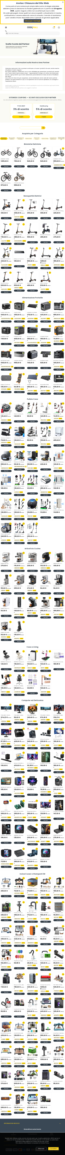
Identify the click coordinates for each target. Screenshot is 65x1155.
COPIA (22, 216)
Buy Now (6, 166)
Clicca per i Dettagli (32, 21)
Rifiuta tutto (41, 1148)
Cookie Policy (45, 1143)
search (43, 127)
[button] (59, 27)
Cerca (6, 33)
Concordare (53, 1148)
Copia (21, 117)
